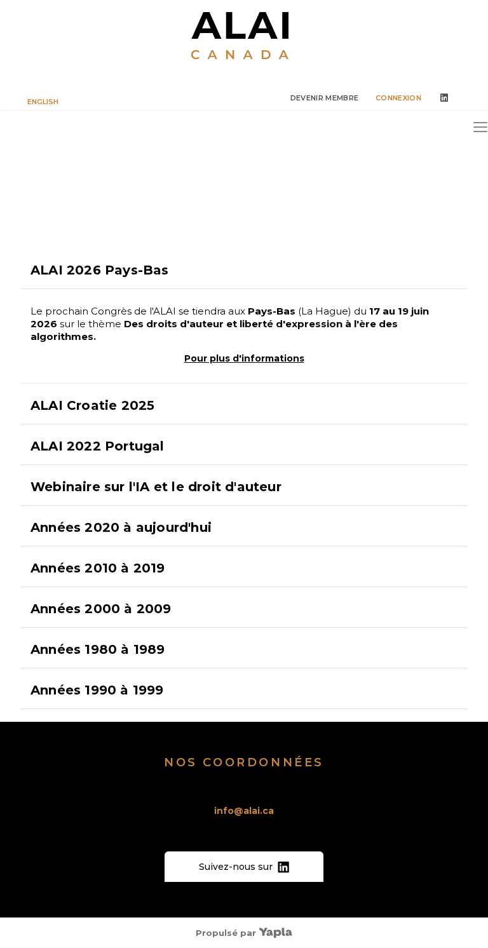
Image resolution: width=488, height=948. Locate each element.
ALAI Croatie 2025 (92, 405)
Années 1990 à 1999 (97, 690)
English (42, 102)
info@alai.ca (244, 810)
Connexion (398, 97)
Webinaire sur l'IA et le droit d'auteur (155, 486)
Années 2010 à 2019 (97, 568)
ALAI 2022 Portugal (97, 446)
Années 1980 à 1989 (97, 649)
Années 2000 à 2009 (101, 608)
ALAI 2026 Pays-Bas (99, 270)
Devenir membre (324, 97)
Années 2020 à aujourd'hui (121, 527)
